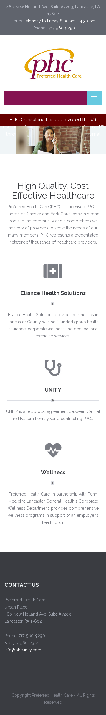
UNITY (53, 390)
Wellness (53, 472)
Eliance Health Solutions (53, 293)
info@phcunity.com (22, 649)
